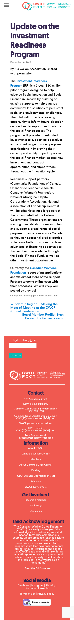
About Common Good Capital (35, 465)
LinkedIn (43, 588)
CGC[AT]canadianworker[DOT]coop (35, 418)
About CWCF (35, 448)
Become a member (35, 500)
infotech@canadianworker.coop (36, 438)
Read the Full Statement (38, 568)
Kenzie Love (51, 296)
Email (15, 341)
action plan (47, 554)
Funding (28, 296)
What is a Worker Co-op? (36, 454)
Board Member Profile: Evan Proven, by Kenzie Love (43, 316)
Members (35, 459)
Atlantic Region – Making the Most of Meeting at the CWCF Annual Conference (34, 307)
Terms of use (27, 593)
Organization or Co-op (29, 341)
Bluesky (50, 585)
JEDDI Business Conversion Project (36, 476)
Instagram (37, 585)
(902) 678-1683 (36, 411)
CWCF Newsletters (35, 487)
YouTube (30, 588)
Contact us (36, 511)
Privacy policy (45, 593)
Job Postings (36, 505)
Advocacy (35, 481)
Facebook (23, 585)
